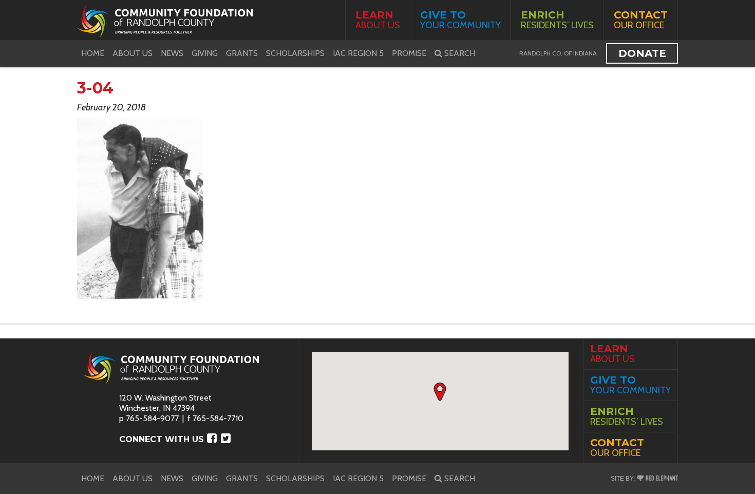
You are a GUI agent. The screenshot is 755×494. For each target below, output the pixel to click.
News (172, 53)
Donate (642, 53)
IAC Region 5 (358, 53)
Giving (205, 53)
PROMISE (409, 53)
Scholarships (295, 53)
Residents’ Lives (557, 20)
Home (92, 53)
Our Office (641, 20)
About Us (377, 20)
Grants (242, 53)
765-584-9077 (152, 418)
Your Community (460, 20)
